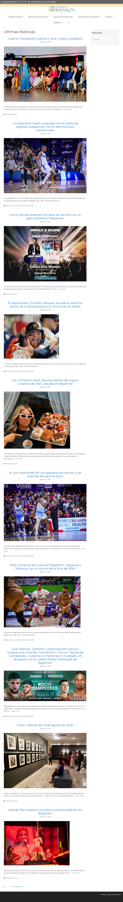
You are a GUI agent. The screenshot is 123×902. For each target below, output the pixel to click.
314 (12, 886)
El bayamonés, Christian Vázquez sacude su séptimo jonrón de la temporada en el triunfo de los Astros (45, 304)
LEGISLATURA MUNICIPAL (63, 17)
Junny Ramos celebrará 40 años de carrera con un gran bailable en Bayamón (45, 216)
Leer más (67, 109)
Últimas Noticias (11, 114)
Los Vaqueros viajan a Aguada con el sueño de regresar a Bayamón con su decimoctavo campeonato (45, 127)
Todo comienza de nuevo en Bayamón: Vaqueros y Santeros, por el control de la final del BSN (45, 566)
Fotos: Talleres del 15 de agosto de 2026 (45, 725)
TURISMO (108, 17)
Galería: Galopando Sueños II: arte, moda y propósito (45, 38)
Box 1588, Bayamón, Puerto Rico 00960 (42, 2)
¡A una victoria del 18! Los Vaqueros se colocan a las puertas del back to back (45, 474)
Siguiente (20, 886)
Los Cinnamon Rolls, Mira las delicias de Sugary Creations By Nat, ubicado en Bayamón (45, 381)
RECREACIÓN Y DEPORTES (89, 17)
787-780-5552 (23, 2)
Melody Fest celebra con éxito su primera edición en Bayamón (45, 811)
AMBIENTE (58, 23)
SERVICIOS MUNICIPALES (37, 17)
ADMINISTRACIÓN (15, 17)
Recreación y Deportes (14, 206)
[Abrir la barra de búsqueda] (68, 23)
